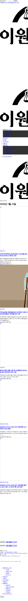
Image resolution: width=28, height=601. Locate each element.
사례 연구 (2, 250)
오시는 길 (8, 574)
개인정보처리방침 (8, 552)
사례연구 (8, 585)
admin (1, 263)
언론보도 (8, 592)
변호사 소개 (9, 571)
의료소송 (5, 576)
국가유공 (8, 590)
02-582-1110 (4, 555)
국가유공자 (6, 580)
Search (15, 0)
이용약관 (2, 552)
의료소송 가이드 (4, 423)
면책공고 (15, 552)
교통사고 (5, 581)
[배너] (2, 597)
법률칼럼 (5, 583)
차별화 (7, 573)
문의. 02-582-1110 (7, 593)
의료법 (4, 578)
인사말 (7, 569)
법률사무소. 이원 (7, 568)
